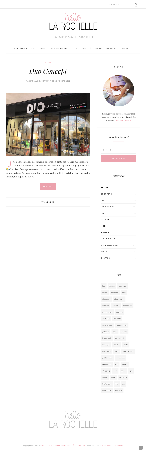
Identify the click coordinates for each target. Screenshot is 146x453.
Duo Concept (48, 70)
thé (116, 384)
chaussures (119, 299)
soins (123, 371)
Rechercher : (108, 150)
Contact (126, 48)
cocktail (105, 305)
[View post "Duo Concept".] (48, 124)
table (113, 377)
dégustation (107, 312)
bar (103, 286)
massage (106, 345)
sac (116, 364)
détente (119, 312)
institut (124, 332)
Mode (99, 48)
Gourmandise (59, 48)
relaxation (121, 358)
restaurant (106, 364)
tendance (123, 377)
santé (118, 251)
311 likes (49, 202)
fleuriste (117, 319)
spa (130, 371)
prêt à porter (118, 239)
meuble (116, 345)
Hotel (43, 48)
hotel (115, 332)
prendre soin (128, 351)
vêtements (106, 390)
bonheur (114, 293)
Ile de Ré (111, 48)
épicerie (118, 390)
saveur (125, 364)
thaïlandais (106, 384)
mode (125, 345)
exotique (106, 319)
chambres (106, 299)
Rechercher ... (115, 4)
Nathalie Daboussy (37, 81)
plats (117, 351)
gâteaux (105, 332)
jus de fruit (106, 338)
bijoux (104, 293)
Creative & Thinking (112, 445)
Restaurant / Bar (24, 48)
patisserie (118, 232)
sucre (104, 377)
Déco (75, 48)
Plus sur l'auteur (123, 120)
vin (123, 384)
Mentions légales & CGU (73, 445)
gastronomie (107, 325)
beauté (112, 286)
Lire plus (48, 187)
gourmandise (121, 325)
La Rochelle (120, 338)
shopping (118, 258)
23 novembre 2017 (61, 81)
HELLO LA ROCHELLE (50, 445)
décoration (127, 305)
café (124, 293)
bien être (122, 286)
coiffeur (116, 305)
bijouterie (118, 194)
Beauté (87, 48)
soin (115, 371)
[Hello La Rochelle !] (73, 25)
